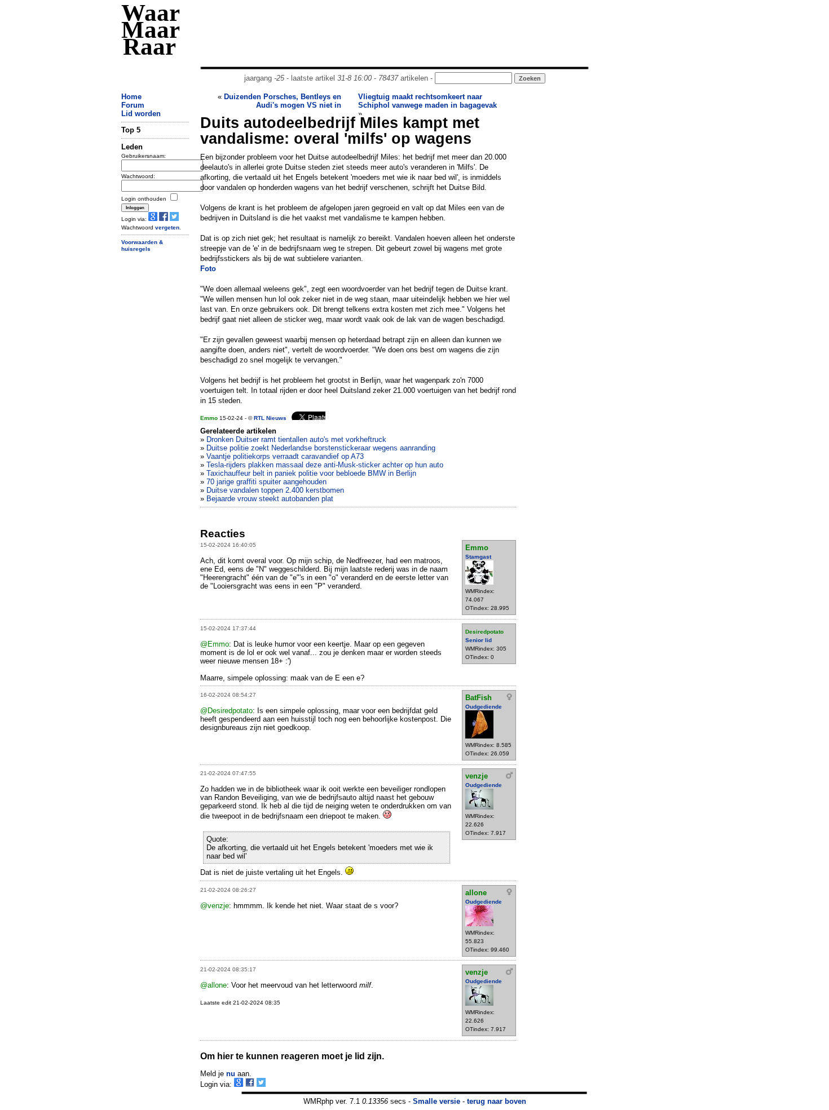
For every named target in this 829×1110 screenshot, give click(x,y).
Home (131, 96)
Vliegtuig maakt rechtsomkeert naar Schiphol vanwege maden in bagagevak (427, 100)
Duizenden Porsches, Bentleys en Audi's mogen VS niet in (282, 100)
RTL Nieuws (270, 418)
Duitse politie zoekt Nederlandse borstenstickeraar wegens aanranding (320, 448)
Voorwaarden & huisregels (142, 246)
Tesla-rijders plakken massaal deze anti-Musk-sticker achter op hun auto (324, 465)
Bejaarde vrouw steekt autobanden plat (269, 498)
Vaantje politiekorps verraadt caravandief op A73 (285, 456)
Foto (208, 268)
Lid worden (141, 113)
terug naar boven (496, 1101)
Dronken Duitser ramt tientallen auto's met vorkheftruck (296, 439)
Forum (132, 105)
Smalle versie (436, 1101)
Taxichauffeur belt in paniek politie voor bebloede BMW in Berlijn (311, 473)
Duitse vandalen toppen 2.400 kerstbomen (275, 490)
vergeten (167, 227)
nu (230, 1073)
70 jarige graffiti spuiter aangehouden (266, 481)
